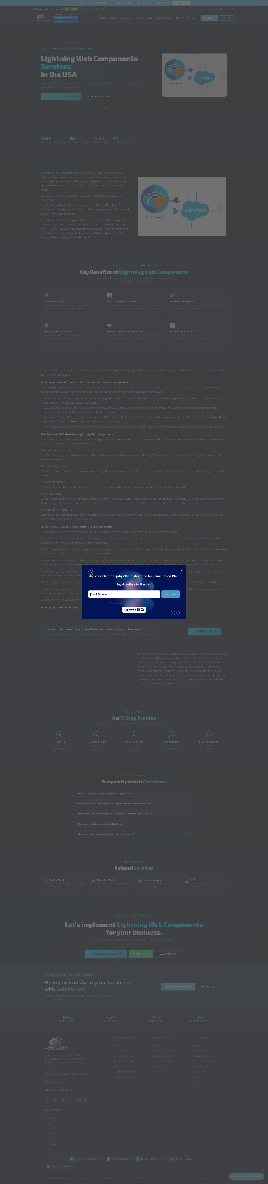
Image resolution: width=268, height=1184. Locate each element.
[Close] (182, 569)
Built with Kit (134, 610)
